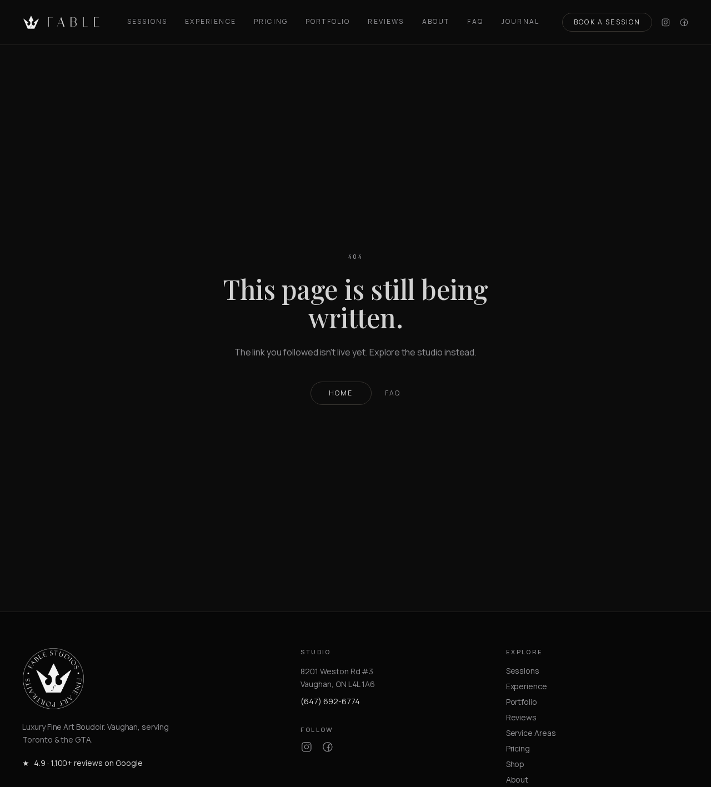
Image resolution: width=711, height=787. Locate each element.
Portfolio (328, 21)
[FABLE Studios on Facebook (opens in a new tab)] (684, 22)
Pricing (271, 21)
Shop (515, 764)
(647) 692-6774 (330, 701)
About (436, 21)
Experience (210, 21)
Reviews (386, 21)
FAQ (475, 21)
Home (341, 393)
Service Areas (531, 733)
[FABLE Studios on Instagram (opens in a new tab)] (665, 22)
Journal (520, 21)
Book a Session (607, 22)
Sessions (147, 21)
